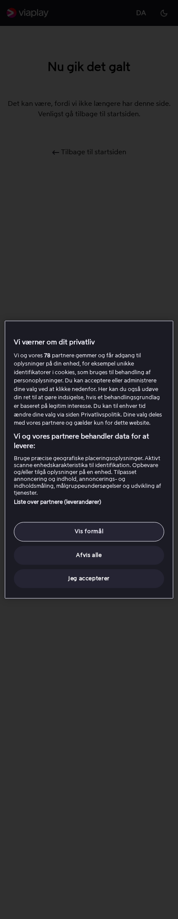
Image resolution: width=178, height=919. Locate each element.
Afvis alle (89, 555)
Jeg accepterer (89, 578)
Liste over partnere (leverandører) (58, 502)
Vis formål (89, 531)
